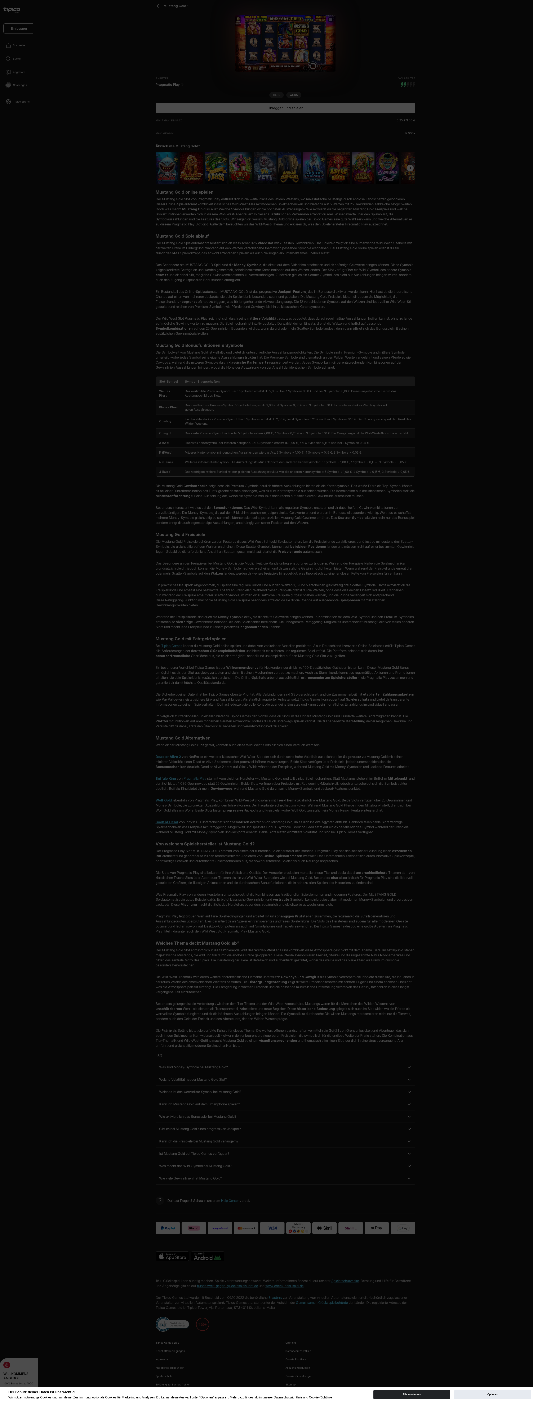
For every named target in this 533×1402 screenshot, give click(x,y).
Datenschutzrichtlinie (288, 1397)
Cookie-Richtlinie (320, 1397)
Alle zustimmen (412, 1394)
